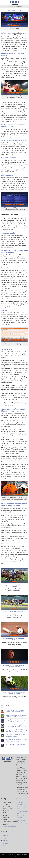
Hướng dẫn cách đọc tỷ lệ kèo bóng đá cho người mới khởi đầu (16, 730)
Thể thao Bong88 (6, 33)
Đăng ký (5, 835)
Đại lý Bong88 (21, 820)
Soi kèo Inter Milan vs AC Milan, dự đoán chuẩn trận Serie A (16, 740)
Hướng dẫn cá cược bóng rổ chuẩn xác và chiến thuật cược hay (14, 666)
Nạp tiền (5, 840)
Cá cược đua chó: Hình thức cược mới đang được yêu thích (14, 612)
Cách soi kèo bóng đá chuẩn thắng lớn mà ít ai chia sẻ (16, 735)
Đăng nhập (6, 838)
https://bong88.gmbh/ (9, 826)
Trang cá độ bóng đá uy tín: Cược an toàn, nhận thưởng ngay (16, 720)
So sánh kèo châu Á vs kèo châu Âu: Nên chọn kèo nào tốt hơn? (16, 715)
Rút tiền (5, 843)
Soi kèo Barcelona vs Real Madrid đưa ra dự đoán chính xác (15, 745)
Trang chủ (9, 6)
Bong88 (3, 517)
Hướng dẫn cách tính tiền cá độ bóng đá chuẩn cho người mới (15, 711)
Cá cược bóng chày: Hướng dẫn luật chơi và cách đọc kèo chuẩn (14, 639)
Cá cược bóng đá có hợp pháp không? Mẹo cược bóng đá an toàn (16, 725)
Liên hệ (5, 845)
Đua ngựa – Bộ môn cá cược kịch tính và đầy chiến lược (14, 585)
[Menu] (2, 2)
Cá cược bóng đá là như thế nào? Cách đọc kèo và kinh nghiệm (14, 693)
